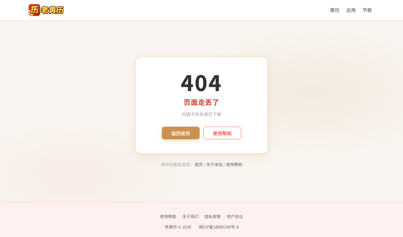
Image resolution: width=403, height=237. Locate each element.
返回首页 (180, 133)
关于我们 (190, 216)
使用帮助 (222, 133)
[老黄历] (46, 10)
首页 (199, 164)
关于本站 (214, 164)
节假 (367, 10)
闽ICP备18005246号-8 (219, 227)
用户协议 (235, 216)
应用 (351, 10)
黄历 (334, 10)
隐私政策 (212, 216)
